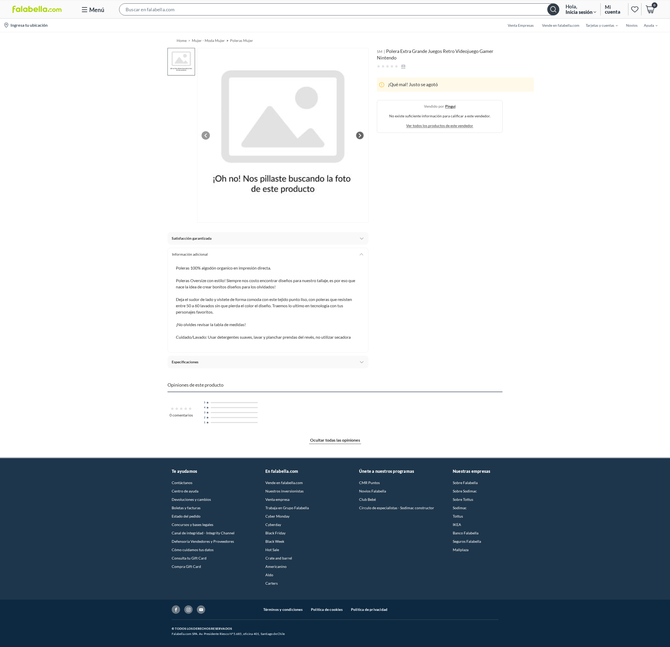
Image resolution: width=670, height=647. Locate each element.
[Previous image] (206, 135)
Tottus (458, 516)
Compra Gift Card (186, 566)
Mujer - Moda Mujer (208, 40)
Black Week (274, 541)
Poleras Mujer (241, 40)
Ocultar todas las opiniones (335, 439)
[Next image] (360, 135)
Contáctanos (182, 482)
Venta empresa (277, 499)
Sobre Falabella (465, 482)
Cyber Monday (277, 516)
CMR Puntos (369, 482)
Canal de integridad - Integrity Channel (203, 533)
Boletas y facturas (186, 508)
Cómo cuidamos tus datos (193, 549)
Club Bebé (367, 499)
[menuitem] (598, 25)
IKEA (457, 524)
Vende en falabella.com (284, 482)
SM (380, 51)
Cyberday (273, 524)
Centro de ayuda (185, 491)
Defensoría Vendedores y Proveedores (203, 541)
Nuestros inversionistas (284, 491)
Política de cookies (327, 609)
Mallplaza (460, 549)
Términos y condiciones (283, 609)
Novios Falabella (372, 491)
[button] (339, 9)
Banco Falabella (465, 533)
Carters (271, 583)
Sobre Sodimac (465, 491)
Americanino (276, 566)
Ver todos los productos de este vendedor (439, 125)
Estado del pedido (186, 516)
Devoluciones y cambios (191, 499)
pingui (450, 106)
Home (182, 40)
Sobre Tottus (463, 499)
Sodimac (460, 508)
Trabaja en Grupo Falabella (287, 508)
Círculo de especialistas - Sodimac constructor (396, 508)
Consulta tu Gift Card (189, 558)
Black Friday (275, 533)
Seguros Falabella (467, 541)
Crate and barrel (278, 558)
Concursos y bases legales (192, 524)
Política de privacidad (369, 609)
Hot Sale (272, 549)
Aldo (269, 575)
